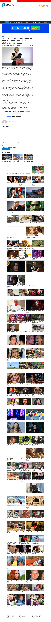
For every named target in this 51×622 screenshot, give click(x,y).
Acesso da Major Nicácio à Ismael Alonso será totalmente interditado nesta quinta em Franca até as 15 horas (28, 161)
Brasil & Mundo (17, 22)
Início (4, 22)
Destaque (14, 111)
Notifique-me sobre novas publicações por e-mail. (9, 147)
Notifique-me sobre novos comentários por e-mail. (9, 145)
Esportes (27, 22)
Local (7, 22)
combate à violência (8, 111)
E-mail (3, 142)
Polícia (23, 22)
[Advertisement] (25, 15)
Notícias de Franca (6, 45)
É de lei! (33, 22)
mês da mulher (28, 111)
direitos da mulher (21, 111)
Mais (39, 22)
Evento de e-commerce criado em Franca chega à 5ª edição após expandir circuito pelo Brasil (6, 161)
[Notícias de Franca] (8, 5)
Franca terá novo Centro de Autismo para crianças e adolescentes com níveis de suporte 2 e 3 (17, 161)
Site (18, 142)
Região (11, 22)
